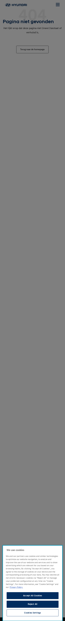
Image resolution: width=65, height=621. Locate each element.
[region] (32, 583)
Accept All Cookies (32, 595)
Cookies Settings (32, 613)
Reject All (32, 604)
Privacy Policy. (16, 587)
